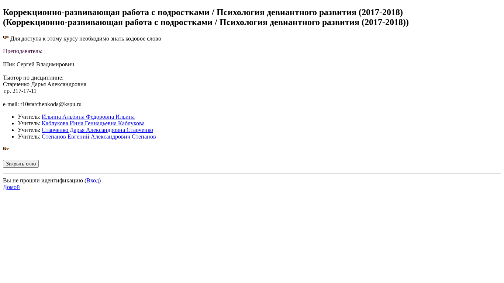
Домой (11, 187)
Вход (92, 180)
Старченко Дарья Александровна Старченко (97, 130)
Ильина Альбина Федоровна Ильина (88, 116)
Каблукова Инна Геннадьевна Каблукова (93, 123)
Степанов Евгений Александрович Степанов (99, 136)
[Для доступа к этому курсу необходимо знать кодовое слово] (6, 150)
